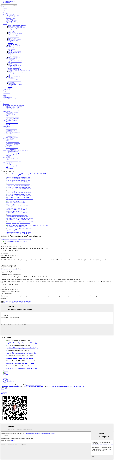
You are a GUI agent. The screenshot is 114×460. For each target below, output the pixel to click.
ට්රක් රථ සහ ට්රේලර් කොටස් (15, 33)
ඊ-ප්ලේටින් (10, 85)
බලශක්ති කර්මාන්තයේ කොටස (15, 60)
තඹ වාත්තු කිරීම (9, 77)
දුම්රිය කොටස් (11, 34)
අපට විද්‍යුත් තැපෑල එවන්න (7, 269)
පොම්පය (10, 54)
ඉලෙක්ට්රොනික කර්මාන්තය (15, 62)
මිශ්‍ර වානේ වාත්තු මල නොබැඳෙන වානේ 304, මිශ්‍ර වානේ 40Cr (17, 301)
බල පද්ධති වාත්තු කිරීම (13, 37)
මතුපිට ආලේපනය (10, 82)
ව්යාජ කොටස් (9, 46)
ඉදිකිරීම (10, 50)
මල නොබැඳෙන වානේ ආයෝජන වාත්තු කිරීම (16, 25)
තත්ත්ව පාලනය (6, 89)
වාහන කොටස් (11, 32)
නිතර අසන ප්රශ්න (7, 91)
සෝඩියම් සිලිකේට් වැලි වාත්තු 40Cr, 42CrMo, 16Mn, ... (18, 219)
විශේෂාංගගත (6, 104)
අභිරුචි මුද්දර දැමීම (79, 386)
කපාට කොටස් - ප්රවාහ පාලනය (15, 28)
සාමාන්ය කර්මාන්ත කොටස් (14, 30)
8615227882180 (4, 392)
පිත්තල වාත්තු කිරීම (70, 386)
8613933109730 (4, 390)
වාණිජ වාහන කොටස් (13, 56)
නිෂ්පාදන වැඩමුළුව (10, 18)
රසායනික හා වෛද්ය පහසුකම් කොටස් (17, 27)
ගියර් (9, 41)
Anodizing (10, 87)
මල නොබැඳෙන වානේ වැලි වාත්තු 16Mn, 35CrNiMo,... (21, 363)
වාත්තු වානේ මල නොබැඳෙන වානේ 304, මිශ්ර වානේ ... (21, 353)
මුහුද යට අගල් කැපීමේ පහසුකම (15, 51)
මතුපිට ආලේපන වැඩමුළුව (12, 22)
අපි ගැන (5, 12)
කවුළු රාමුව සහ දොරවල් (14, 68)
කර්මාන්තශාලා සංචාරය (8, 14)
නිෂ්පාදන (5, 24)
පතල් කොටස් (11, 49)
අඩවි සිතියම (38, 385)
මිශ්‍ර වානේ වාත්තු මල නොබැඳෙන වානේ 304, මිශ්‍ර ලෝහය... (19, 178)
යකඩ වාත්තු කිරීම (10, 31)
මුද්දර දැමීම (11, 71)
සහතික (7, 13)
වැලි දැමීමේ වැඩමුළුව (11, 21)
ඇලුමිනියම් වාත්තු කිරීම (11, 58)
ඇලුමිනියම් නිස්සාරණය (11, 66)
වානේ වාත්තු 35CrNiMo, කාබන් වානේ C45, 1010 (17, 202)
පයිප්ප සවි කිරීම (12, 38)
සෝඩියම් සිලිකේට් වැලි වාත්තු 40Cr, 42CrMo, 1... (19, 358)
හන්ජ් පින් (10, 43)
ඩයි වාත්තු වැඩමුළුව (10, 16)
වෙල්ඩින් (10, 75)
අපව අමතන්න (6, 93)
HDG (9, 88)
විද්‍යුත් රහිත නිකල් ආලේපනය (15, 84)
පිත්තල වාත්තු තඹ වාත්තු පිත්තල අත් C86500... (16, 226)
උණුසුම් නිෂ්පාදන (30, 385)
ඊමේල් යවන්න (4, 388)
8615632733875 (4, 393)
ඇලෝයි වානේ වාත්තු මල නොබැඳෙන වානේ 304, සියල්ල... (22, 343)
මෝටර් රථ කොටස (12, 64)
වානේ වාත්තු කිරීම (10, 53)
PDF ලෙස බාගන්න (17, 269)
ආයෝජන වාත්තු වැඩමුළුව (12, 20)
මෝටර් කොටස (12, 59)
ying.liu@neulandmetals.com (9, 1)
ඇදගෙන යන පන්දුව (13, 44)
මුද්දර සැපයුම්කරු (17, 386)
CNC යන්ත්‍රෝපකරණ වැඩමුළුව (13, 15)
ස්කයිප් (2, 389)
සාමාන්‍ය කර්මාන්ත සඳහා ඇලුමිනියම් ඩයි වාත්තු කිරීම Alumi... (20, 175)
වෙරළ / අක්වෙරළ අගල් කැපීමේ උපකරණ (18, 72)
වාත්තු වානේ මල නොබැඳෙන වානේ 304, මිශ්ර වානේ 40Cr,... (19, 199)
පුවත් (4, 90)
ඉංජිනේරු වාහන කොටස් (14, 47)
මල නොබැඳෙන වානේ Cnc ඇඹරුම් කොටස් (56, 386)
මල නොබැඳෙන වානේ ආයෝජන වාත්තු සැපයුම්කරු (33, 386)
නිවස (4, 10)
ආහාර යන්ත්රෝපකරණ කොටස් (15, 26)
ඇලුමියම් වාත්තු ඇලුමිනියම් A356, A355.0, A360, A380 (18, 229)
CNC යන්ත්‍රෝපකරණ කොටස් (12, 40)
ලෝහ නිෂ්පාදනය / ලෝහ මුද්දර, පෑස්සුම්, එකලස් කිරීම (18, 70)
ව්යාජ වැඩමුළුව (9, 19)
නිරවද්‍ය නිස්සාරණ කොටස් (7, 386)
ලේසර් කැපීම (11, 74)
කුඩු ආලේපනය (11, 83)
